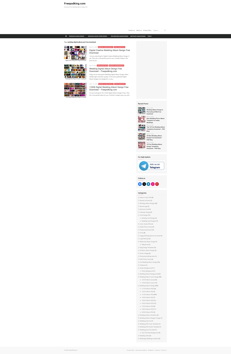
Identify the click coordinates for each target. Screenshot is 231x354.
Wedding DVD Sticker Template (149, 327)
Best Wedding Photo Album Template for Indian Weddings (155, 120)
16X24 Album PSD (147, 303)
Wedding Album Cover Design (97, 36)
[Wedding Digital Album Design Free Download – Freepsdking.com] (76, 72)
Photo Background (147, 271)
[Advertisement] (133, 13)
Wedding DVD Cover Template (149, 324)
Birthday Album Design (137, 36)
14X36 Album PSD (147, 297)
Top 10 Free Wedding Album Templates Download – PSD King (156, 129)
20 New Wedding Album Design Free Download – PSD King (154, 138)
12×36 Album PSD (147, 294)
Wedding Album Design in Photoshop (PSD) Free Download (155, 112)
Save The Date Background (150, 333)
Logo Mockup (144, 238)
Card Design (143, 215)
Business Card (144, 209)
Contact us (131, 30)
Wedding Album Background (149, 274)
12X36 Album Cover (148, 283)
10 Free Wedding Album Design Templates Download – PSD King (154, 146)
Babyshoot (145, 244)
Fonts (150, 36)
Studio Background (146, 268)
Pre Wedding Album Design (119, 36)
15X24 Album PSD (147, 300)
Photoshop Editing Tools (147, 256)
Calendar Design (145, 212)
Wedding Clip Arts (145, 321)
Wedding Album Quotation (148, 315)
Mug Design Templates (147, 247)
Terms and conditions (141, 350)
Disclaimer (151, 350)
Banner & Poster (145, 200)
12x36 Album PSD (119, 47)
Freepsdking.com (74, 3)
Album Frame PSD (145, 197)
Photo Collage (144, 253)
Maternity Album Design (147, 241)
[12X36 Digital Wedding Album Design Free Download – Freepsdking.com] (76, 90)
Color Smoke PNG (145, 224)
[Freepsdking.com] (66, 36)
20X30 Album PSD (147, 312)
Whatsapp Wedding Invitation (149, 338)
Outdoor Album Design (147, 250)
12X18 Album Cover (148, 280)
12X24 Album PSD (147, 291)
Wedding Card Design (148, 221)
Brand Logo (143, 206)
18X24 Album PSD (147, 309)
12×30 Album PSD (147, 289)
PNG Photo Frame (145, 259)
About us (139, 30)
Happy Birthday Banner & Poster (150, 236)
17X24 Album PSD (147, 306)
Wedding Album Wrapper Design (150, 318)
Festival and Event (145, 230)
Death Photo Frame (146, 227)
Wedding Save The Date (147, 330)
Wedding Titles (144, 336)
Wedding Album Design (76, 36)
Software (142, 265)
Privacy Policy (147, 30)
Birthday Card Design (148, 218)
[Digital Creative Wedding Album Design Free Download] (76, 53)
